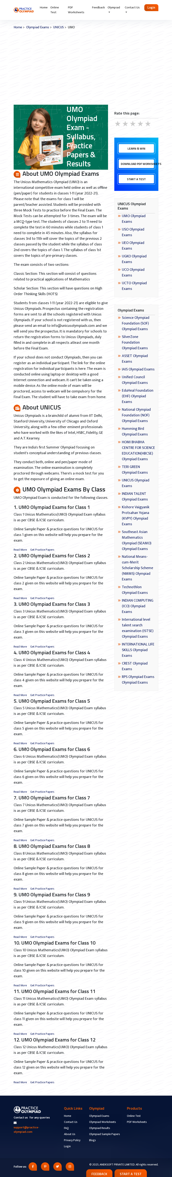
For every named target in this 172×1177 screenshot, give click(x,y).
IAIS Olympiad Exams (138, 369)
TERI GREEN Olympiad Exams (135, 470)
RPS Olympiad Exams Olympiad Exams (138, 680)
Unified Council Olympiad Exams (135, 380)
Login (151, 7)
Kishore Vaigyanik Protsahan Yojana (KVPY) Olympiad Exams (135, 515)
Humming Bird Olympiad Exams (135, 432)
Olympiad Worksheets (102, 1122)
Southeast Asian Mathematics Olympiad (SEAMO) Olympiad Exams (136, 540)
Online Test (54, 10)
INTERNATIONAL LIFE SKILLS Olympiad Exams (138, 650)
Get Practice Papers (42, 549)
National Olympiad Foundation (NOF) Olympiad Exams (136, 415)
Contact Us (70, 1122)
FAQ (66, 1128)
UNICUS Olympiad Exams (135, 483)
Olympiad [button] (114, 7)
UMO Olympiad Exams (134, 219)
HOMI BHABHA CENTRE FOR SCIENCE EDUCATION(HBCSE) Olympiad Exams (138, 450)
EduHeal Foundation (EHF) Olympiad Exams (137, 396)
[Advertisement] (86, 67)
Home (44, 7)
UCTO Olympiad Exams (134, 286)
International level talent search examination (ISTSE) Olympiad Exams (138, 628)
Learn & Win (136, 148)
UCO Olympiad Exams (133, 273)
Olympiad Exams (37, 27)
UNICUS (58, 27)
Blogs (92, 1140)
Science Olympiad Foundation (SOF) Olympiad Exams (135, 323)
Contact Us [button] (132, 7)
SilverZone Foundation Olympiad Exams (135, 342)
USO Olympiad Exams (133, 232)
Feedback (98, 7)
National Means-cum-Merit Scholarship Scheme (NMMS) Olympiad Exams (137, 568)
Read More (20, 549)
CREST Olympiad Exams (135, 666)
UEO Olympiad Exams (133, 246)
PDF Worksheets (76, 10)
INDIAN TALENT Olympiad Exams (135, 497)
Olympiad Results (99, 1128)
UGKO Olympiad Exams (134, 259)
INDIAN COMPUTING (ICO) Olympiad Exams (137, 606)
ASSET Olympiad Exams (135, 359)
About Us (69, 1134)
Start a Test (136, 179)
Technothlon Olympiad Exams (135, 590)
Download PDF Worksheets (137, 164)
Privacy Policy (72, 1140)
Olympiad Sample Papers (104, 1134)
